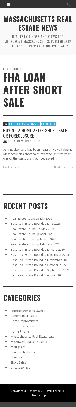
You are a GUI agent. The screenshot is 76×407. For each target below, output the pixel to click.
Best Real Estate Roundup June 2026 (36, 224)
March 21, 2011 (33, 141)
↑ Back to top (38, 395)
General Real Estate (24, 316)
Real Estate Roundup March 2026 (33, 239)
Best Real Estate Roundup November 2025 (40, 260)
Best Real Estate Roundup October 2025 (38, 265)
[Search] (8, 4)
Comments (65, 167)
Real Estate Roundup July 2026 (31, 218)
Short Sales (48, 124)
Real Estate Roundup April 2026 (32, 234)
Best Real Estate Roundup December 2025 (40, 255)
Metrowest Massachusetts (29, 342)
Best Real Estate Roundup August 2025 (37, 275)
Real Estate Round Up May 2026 (33, 229)
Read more (9, 167)
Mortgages (18, 347)
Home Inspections (23, 326)
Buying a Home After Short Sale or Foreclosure (35, 133)
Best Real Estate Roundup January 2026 (38, 249)
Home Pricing (20, 331)
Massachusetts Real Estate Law (32, 336)
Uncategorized (20, 367)
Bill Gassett (15, 141)
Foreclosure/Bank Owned (24, 124)
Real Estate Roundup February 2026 (35, 244)
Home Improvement (24, 321)
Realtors (16, 357)
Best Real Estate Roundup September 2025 (40, 270)
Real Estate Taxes (23, 352)
